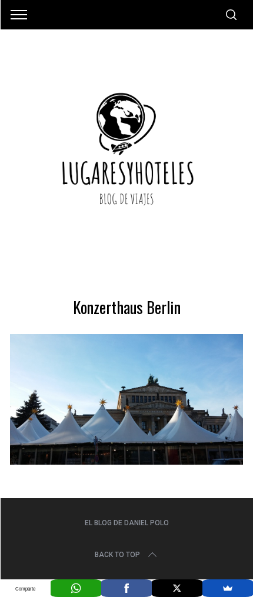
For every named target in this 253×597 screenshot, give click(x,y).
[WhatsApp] (76, 588)
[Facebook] (126, 588)
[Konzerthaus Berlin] (126, 460)
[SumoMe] (227, 588)
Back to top (117, 555)
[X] (177, 588)
